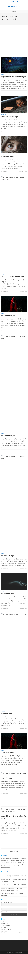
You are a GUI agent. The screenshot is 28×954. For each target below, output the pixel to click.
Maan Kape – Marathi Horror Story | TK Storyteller (13, 933)
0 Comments (5, 91)
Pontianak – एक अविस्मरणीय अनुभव (13, 276)
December (9, 21)
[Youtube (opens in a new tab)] (17, 1)
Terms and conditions (6, 925)
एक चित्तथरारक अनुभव (7, 556)
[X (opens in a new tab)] (11, 1)
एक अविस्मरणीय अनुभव (8, 316)
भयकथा (2, 74)
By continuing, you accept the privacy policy (12, 911)
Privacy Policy (4, 923)
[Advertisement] (14, 42)
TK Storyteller (14, 6)
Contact (3, 922)
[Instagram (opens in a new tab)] (15, 1)
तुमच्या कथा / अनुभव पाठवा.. (6, 929)
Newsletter (4, 931)
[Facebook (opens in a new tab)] (13, 1)
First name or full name (6, 902)
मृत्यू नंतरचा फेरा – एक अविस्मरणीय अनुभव (13, 77)
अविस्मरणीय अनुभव (7, 713)
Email (2, 907)
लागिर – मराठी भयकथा (7, 156)
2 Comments (5, 728)
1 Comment (5, 171)
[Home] (1, 21)
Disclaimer (4, 927)
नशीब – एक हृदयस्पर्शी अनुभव (10, 116)
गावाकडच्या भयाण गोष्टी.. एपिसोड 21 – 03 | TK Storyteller (13, 893)
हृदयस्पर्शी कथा (3, 114)
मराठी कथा (3, 711)
